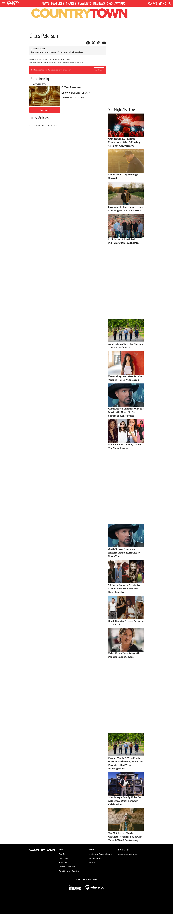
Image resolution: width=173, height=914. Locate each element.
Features (57, 3)
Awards (120, 3)
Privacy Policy (63, 858)
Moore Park (79, 92)
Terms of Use (63, 862)
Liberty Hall (67, 92)
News (45, 3)
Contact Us (92, 862)
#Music (82, 97)
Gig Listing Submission (96, 858)
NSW (88, 92)
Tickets (44, 110)
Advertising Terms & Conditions (69, 871)
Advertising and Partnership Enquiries (100, 854)
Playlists (84, 3)
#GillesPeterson (67, 97)
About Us (62, 854)
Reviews (99, 3)
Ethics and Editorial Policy (67, 867)
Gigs (110, 3)
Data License (67, 59)
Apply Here (79, 52)
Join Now (99, 70)
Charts (71, 3)
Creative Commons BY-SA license (72, 62)
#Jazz (77, 97)
